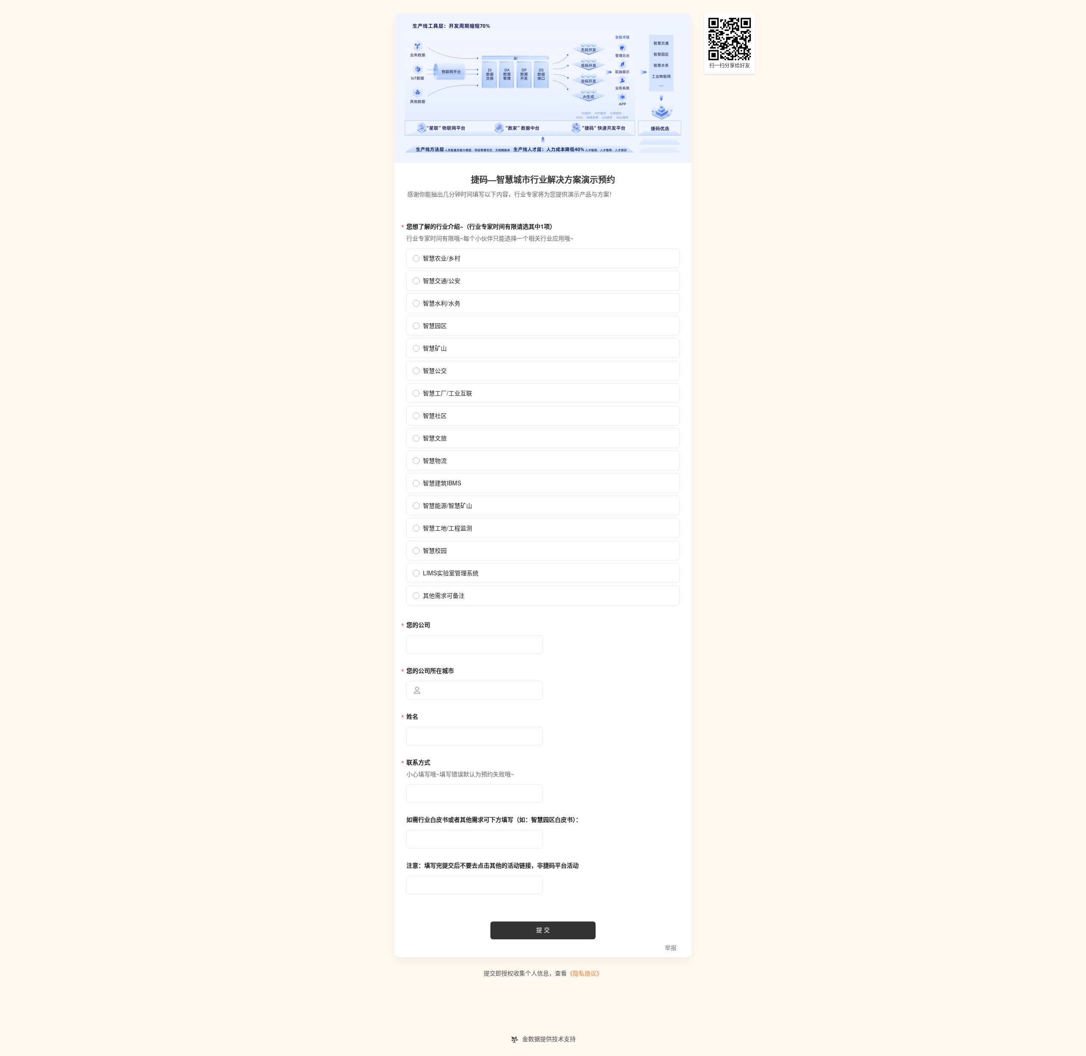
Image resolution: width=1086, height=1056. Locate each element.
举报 (671, 948)
